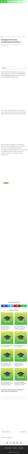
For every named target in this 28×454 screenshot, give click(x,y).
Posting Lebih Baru (6, 431)
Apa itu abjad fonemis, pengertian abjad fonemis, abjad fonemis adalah (7, 383)
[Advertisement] (14, 21)
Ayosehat (21, 447)
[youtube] (21, 443)
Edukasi (15, 447)
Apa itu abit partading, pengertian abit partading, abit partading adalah (20, 383)
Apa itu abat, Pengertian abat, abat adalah (20, 346)
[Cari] (26, 2)
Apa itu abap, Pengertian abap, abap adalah (6, 346)
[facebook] (7, 443)
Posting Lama (23, 431)
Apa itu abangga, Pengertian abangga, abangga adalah (5, 328)
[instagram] (11, 443)
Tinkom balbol (8, 447)
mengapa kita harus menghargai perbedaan (11, 147)
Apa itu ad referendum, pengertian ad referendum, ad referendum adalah (20, 328)
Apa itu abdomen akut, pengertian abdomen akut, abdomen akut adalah (7, 364)
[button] (2, 67)
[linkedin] (17, 443)
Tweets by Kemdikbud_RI (7, 437)
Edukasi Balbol (14, 1)
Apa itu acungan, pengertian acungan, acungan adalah (19, 364)
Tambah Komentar (4, 46)
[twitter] (14, 443)
